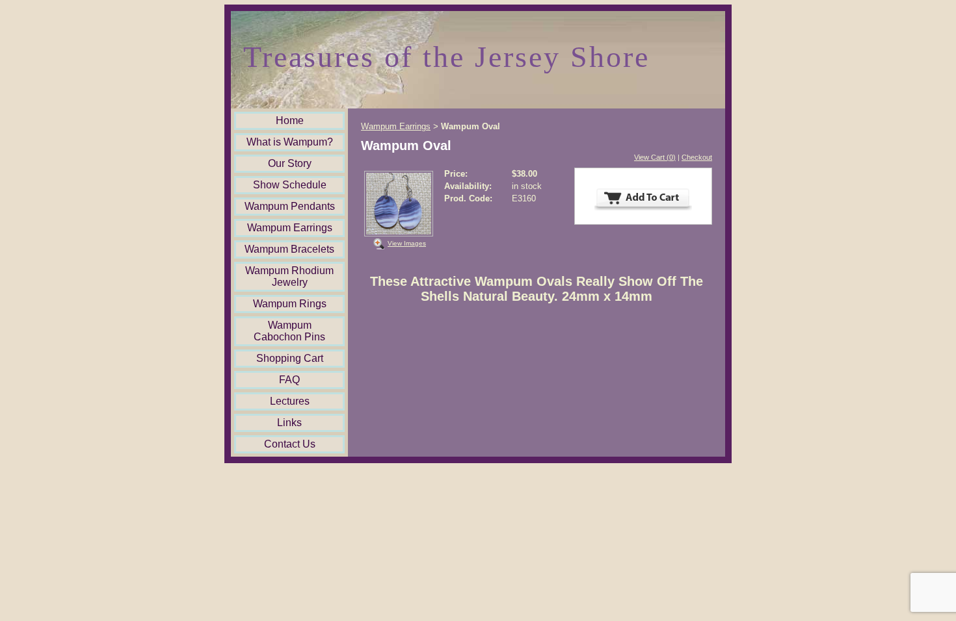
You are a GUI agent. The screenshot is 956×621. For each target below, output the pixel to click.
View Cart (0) (655, 157)
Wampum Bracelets (289, 249)
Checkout (697, 157)
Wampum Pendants (290, 206)
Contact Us (289, 444)
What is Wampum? (289, 141)
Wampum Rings (289, 303)
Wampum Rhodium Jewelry (289, 276)
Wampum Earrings (289, 227)
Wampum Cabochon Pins (289, 331)
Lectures (290, 401)
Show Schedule (289, 184)
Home (290, 120)
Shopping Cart (289, 358)
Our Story (290, 163)
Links (289, 422)
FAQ (289, 379)
